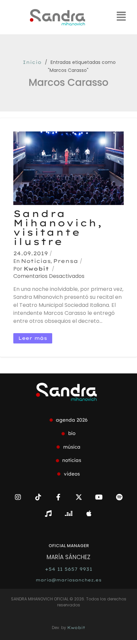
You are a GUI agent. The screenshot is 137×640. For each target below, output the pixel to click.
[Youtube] (99, 497)
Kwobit (36, 268)
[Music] (48, 513)
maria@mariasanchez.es (68, 579)
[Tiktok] (38, 497)
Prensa (65, 261)
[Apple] (88, 513)
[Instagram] (18, 497)
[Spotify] (119, 497)
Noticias (36, 261)
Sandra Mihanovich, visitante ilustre (58, 227)
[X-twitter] (78, 497)
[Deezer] (68, 513)
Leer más (32, 338)
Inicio (32, 62)
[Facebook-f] (58, 497)
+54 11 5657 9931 (68, 569)
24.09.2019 (30, 253)
